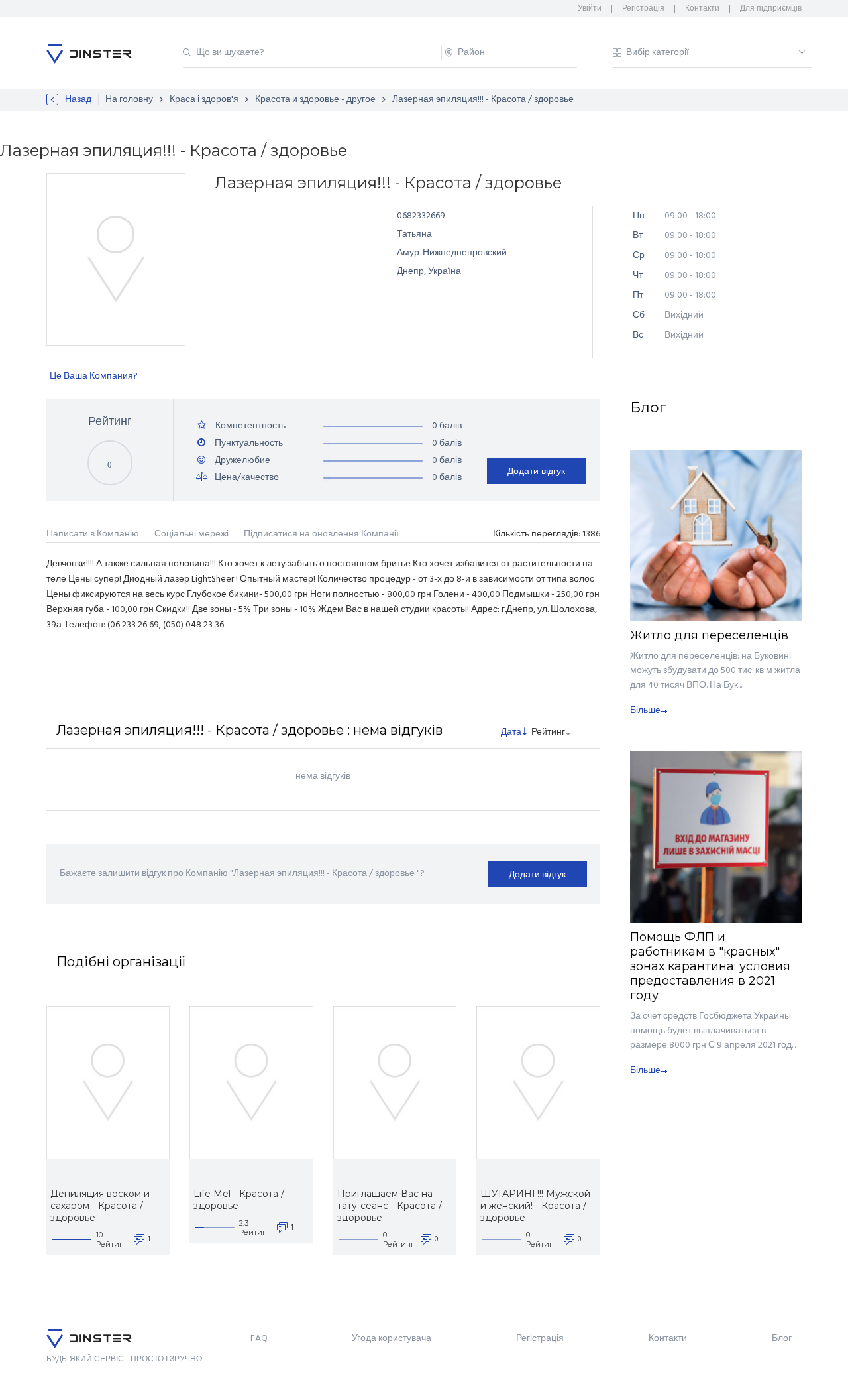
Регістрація (643, 9)
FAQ (259, 1338)
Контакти (702, 9)
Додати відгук (536, 471)
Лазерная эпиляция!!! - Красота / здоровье (483, 100)
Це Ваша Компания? (94, 376)
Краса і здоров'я (204, 100)
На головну (129, 100)
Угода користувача (391, 1338)
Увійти (590, 9)
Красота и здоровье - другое (315, 100)
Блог (782, 1338)
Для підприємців (771, 9)
